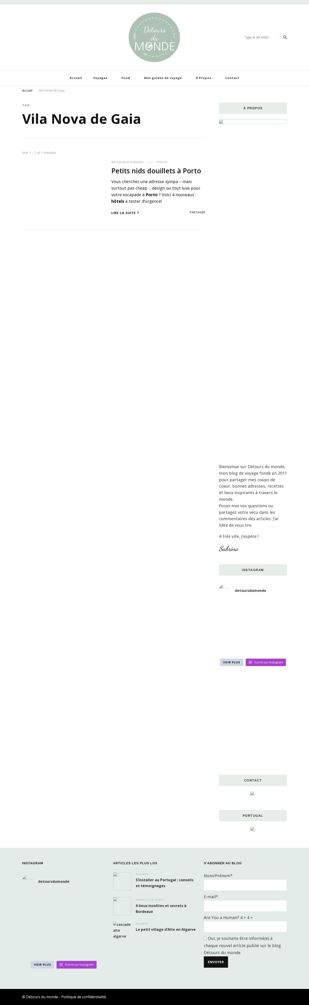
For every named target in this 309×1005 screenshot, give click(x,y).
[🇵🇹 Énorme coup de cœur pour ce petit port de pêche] (276, 620)
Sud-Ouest (156, 899)
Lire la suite (123, 213)
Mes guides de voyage (163, 78)
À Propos (203, 78)
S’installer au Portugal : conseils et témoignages (164, 882)
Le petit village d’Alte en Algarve (166, 929)
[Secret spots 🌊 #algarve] (252, 635)
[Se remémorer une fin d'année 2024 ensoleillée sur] (229, 649)
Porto (162, 162)
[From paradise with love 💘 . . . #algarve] (229, 606)
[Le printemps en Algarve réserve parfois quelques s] (229, 620)
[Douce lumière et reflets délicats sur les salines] (252, 649)
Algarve (142, 874)
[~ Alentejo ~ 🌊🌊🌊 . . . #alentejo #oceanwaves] (252, 620)
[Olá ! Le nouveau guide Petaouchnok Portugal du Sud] (276, 606)
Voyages (100, 78)
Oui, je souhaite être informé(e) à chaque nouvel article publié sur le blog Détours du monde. (242, 945)
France (141, 899)
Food (125, 78)
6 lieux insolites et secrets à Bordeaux (161, 908)
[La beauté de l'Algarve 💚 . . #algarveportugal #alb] (276, 635)
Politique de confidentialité (83, 996)
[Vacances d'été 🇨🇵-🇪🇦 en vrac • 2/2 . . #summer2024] (276, 649)
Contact (232, 78)
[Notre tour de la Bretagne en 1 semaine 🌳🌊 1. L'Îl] (229, 635)
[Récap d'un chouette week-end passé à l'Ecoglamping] (252, 606)
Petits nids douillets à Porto (156, 170)
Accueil (76, 78)
